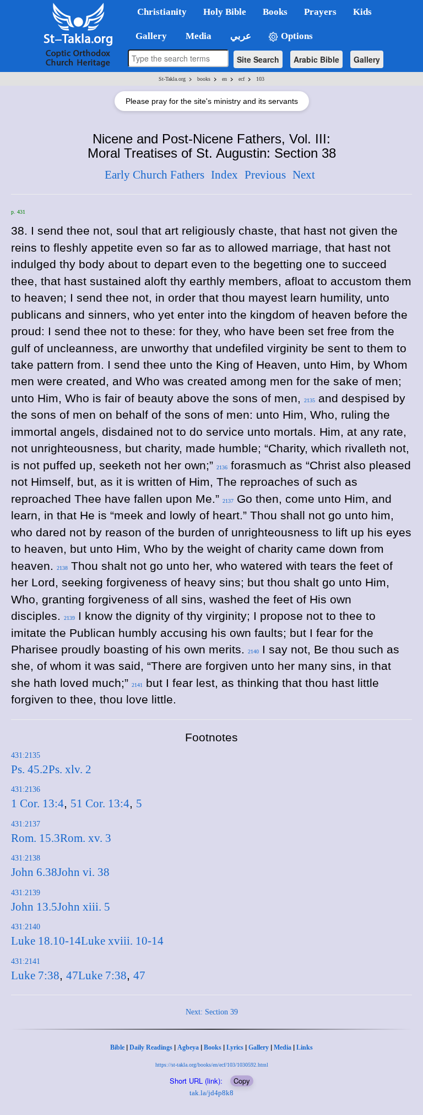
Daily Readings (150, 1047)
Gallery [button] (148, 36)
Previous (265, 174)
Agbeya (188, 1047)
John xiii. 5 (83, 906)
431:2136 (25, 789)
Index (224, 174)
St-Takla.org (172, 79)
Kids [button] (362, 12)
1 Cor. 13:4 (37, 803)
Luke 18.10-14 (46, 940)
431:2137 (25, 824)
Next (303, 174)
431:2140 (25, 927)
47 (72, 975)
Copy (242, 1080)
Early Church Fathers (154, 174)
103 (260, 79)
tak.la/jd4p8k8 (211, 1093)
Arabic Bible (316, 59)
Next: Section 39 (212, 1012)
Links (304, 1047)
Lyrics (234, 1047)
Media (282, 1047)
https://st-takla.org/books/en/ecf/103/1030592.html (211, 1065)
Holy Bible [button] (224, 12)
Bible (117, 1047)
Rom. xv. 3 (85, 838)
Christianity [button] (162, 12)
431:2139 (25, 893)
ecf (241, 79)
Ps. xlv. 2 (69, 769)
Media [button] (197, 36)
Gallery (367, 59)
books (203, 79)
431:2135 (25, 755)
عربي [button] (239, 36)
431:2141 (25, 961)
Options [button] (296, 36)
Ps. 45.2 (29, 769)
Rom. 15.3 (35, 838)
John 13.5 (34, 906)
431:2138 (25, 858)
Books (212, 1047)
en (224, 79)
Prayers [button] (320, 12)
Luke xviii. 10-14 (122, 940)
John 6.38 (34, 872)
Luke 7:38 (35, 975)
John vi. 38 (83, 872)
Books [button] (275, 12)
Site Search (258, 59)
